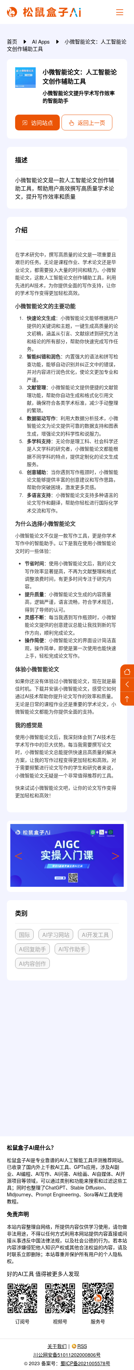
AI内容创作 (32, 963)
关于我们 (57, 1346)
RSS (82, 1346)
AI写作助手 (72, 949)
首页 (13, 41)
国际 (24, 935)
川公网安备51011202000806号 (67, 1354)
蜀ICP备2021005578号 (85, 1363)
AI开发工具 (95, 935)
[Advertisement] (67, 1056)
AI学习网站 (55, 935)
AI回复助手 (32, 949)
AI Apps (41, 41)
